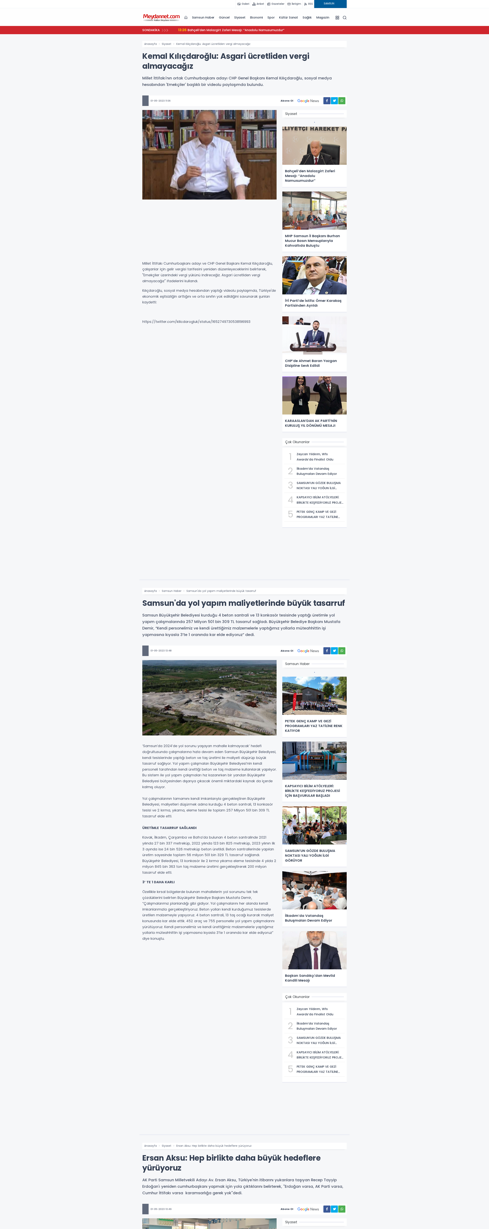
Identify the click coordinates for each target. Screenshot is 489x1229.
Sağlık (307, 17)
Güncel (224, 17)
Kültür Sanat (288, 17)
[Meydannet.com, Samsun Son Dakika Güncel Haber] (161, 17)
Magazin (322, 17)
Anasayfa (150, 44)
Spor (270, 17)
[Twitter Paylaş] (334, 100)
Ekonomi (256, 17)
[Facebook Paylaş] (326, 100)
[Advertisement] (209, 232)
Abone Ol (287, 101)
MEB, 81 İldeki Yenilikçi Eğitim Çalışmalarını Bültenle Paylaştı (228, 29)
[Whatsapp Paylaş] (341, 100)
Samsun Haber (203, 17)
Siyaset (239, 17)
